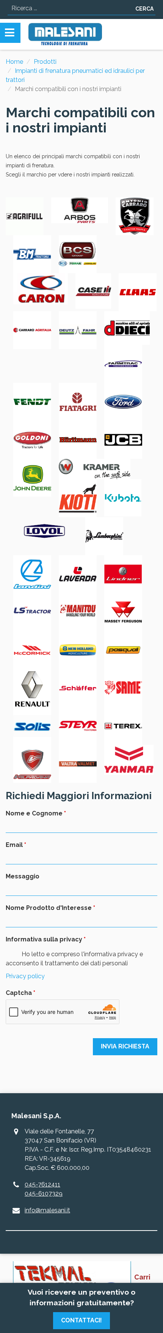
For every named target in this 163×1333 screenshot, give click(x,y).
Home (14, 61)
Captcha (19, 992)
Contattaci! (81, 1320)
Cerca (144, 9)
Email (14, 844)
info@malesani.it (47, 1210)
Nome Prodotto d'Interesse (49, 907)
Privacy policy (25, 976)
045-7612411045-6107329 (44, 1189)
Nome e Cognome (34, 813)
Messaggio (22, 876)
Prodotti (45, 61)
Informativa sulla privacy (44, 939)
